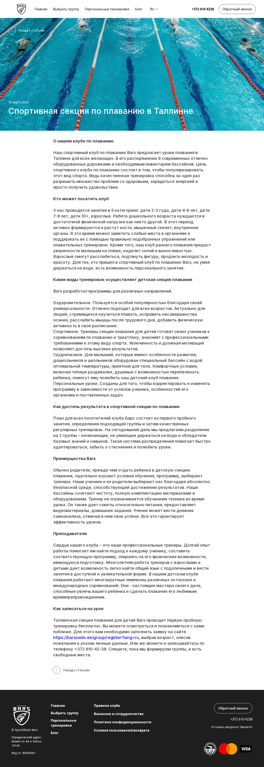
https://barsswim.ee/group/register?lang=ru (96, 637)
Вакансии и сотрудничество (119, 714)
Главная (40, 9)
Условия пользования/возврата (122, 730)
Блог (139, 9)
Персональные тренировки (107, 9)
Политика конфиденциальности (122, 722)
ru (152, 9)
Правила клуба (107, 705)
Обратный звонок (237, 9)
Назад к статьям (31, 30)
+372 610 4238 (203, 9)
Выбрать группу (66, 9)
